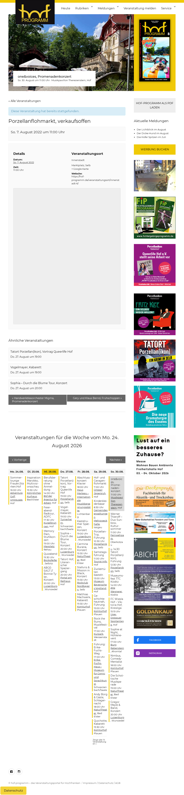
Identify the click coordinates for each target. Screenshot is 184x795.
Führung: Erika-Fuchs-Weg (99, 649)
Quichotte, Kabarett (100, 722)
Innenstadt (78, 160)
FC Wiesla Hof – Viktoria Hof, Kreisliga (117, 603)
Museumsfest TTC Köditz (117, 578)
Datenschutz (105, 783)
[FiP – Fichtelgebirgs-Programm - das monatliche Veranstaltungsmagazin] (155, 218)
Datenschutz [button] (13, 790)
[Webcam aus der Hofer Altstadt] (155, 175)
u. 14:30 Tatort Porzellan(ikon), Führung (117, 555)
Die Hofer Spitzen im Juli (151, 137)
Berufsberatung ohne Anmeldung (50, 483)
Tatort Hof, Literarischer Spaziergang (67, 565)
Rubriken (82, 8)
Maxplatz (49, 546)
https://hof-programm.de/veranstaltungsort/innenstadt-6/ (95, 180)
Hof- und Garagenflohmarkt (100, 480)
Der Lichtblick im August (151, 129)
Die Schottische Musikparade (117, 680)
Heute (65, 8)
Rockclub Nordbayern (83, 586)
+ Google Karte (80, 168)
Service (166, 8)
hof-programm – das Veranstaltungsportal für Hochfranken (45, 783)
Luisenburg (50, 586)
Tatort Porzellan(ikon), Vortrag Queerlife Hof (41, 351)
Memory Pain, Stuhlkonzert (50, 535)
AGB (117, 783)
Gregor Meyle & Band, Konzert (115, 706)
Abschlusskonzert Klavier (84, 480)
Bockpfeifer (50, 560)
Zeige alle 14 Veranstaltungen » (99, 742)
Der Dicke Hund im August (153, 133)
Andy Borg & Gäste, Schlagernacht (100, 699)
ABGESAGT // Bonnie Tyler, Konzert (50, 573)
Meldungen (106, 8)
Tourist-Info (100, 561)
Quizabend (50, 553)
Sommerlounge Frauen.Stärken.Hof (17, 482)
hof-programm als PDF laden (154, 105)
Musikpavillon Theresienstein (68, 80)
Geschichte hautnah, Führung (99, 600)
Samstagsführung (100, 553)
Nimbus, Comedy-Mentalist (116, 658)
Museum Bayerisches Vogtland (100, 584)
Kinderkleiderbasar (100, 502)
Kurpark (98, 633)
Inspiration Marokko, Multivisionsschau (33, 482)
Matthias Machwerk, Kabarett (84, 597)
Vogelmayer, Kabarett (26, 367)
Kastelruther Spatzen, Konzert (83, 526)
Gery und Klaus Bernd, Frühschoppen (97, 398)
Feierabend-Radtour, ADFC (49, 512)
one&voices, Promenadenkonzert (44, 77)
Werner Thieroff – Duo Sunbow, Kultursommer (116, 521)
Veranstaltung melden (140, 8)
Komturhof (83, 606)
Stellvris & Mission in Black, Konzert (83, 572)
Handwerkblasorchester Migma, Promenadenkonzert (33, 400)
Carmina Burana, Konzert (82, 547)
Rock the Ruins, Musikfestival (100, 623)
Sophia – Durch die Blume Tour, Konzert (38, 383)
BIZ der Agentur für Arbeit (50, 499)
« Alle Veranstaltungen (24, 101)
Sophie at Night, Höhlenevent (116, 634)
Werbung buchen (155, 149)
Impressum (89, 783)
